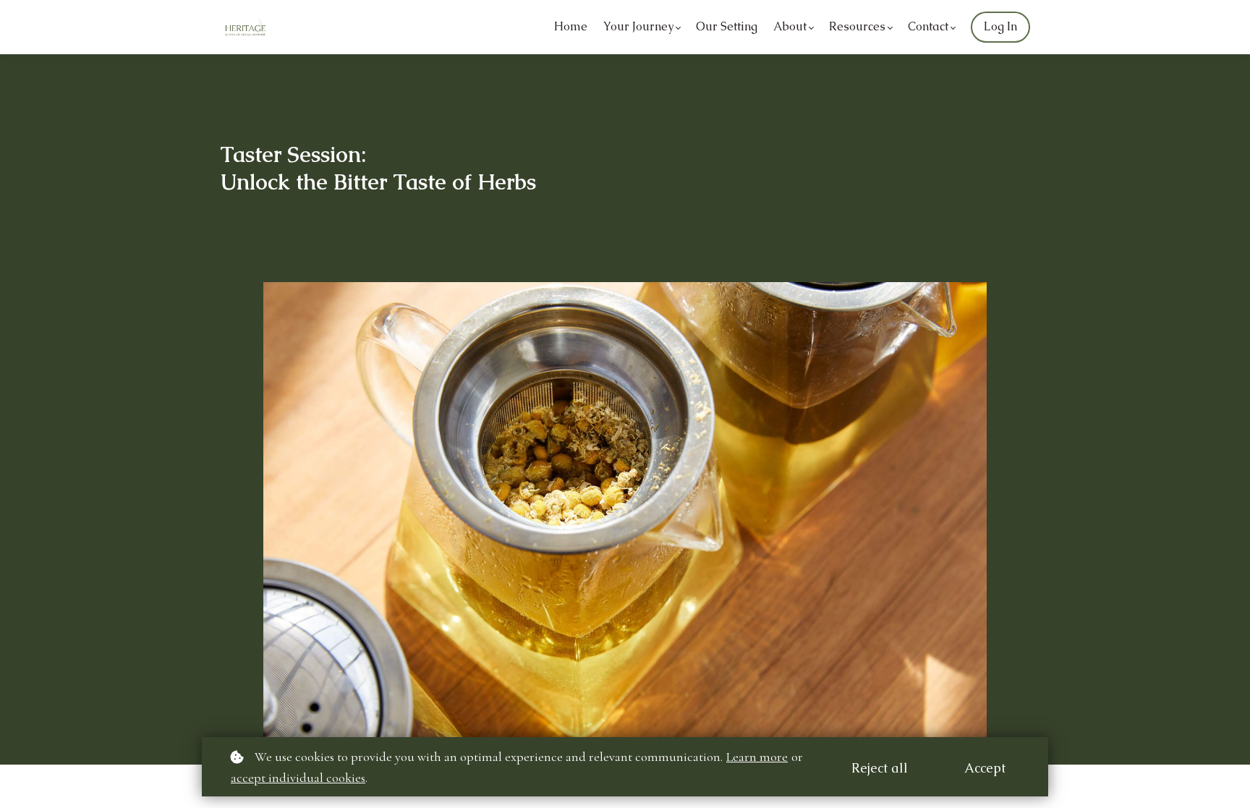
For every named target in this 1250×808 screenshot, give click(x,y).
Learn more (757, 757)
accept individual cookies (298, 778)
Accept (984, 768)
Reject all (879, 768)
